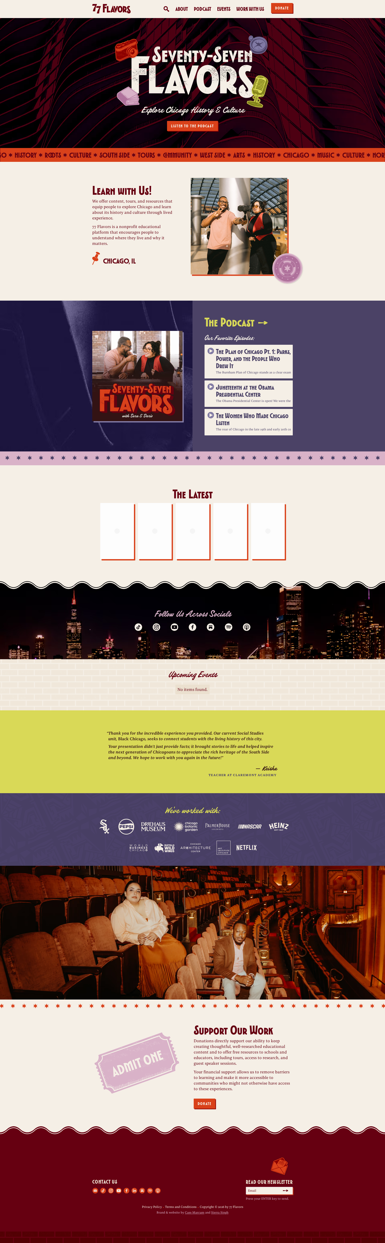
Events (223, 9)
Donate (282, 8)
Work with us (250, 9)
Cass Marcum (194, 1212)
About (181, 9)
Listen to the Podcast (192, 126)
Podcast (202, 9)
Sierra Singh (219, 1212)
